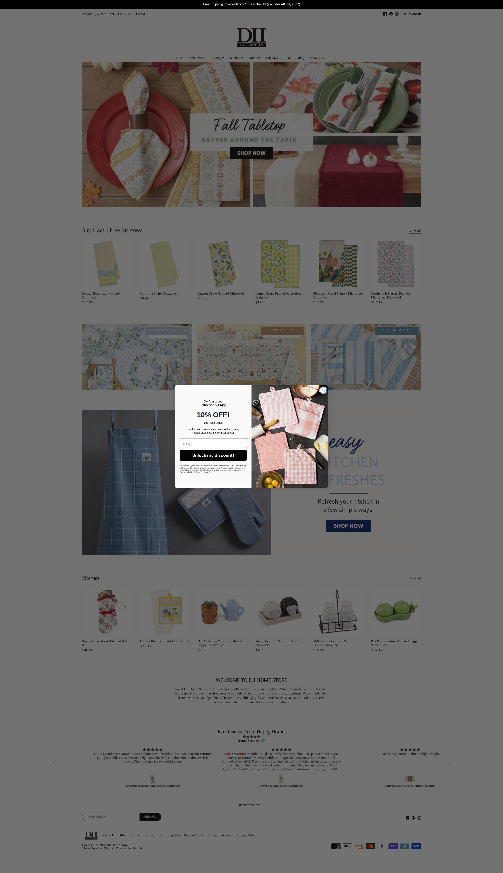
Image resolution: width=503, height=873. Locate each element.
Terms (211, 472)
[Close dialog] (323, 390)
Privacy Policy (200, 472)
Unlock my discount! (213, 455)
